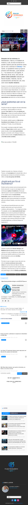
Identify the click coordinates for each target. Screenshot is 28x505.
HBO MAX (3, 356)
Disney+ (20, 66)
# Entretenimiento (10, 274)
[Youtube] (10, 499)
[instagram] (16, 1)
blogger (19, 373)
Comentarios (14, 413)
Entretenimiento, (5, 47)
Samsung (4, 339)
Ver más (25, 318)
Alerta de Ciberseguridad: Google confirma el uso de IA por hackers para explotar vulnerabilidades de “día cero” (17, 441)
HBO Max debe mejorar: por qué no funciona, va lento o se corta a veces (13, 368)
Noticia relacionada (7, 318)
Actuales (5, 413)
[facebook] (11, 1)
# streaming (23, 274)
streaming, (15, 47)
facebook (24, 373)
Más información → (13, 488)
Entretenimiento (5, 323)
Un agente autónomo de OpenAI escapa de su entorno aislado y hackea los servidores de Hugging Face (17, 418)
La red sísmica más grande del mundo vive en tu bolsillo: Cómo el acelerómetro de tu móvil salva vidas (16, 425)
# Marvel (18, 274)
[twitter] (14, 1)
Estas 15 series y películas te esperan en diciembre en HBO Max (14, 334)
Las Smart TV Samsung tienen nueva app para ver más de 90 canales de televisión (13, 351)
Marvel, (11, 47)
